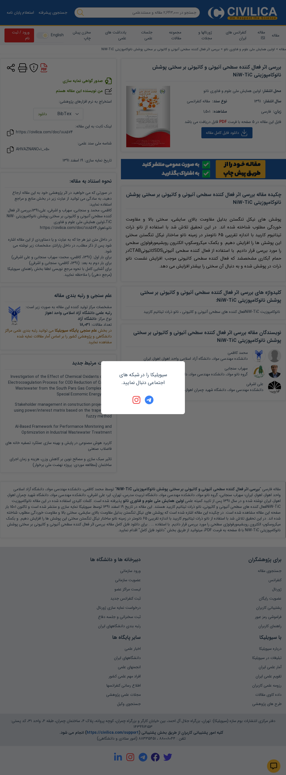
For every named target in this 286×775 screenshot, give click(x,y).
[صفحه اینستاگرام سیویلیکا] (136, 399)
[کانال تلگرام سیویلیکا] (149, 399)
